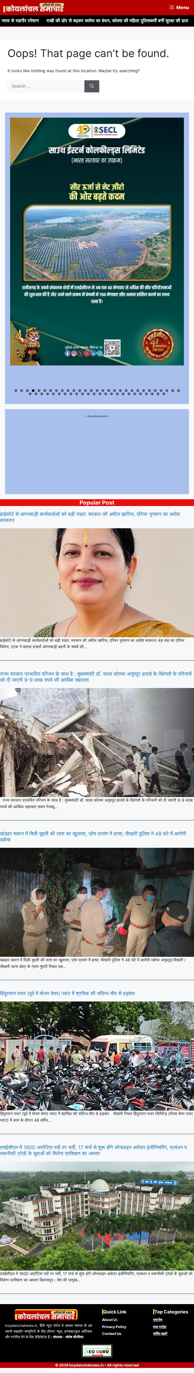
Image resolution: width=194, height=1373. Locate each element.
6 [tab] (44, 390)
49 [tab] (141, 393)
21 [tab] (132, 390)
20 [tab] (126, 390)
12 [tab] (80, 390)
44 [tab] (112, 393)
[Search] (91, 86)
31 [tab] (36, 393)
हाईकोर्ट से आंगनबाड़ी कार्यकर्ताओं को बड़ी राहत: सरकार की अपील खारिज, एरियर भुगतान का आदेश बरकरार (90, 517)
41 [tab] (94, 393)
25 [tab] (155, 390)
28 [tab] (173, 390)
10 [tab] (68, 390)
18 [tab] (115, 390)
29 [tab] (179, 390)
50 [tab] (147, 393)
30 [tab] (30, 393)
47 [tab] (129, 393)
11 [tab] (74, 390)
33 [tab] (48, 393)
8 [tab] (56, 390)
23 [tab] (144, 390)
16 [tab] (103, 390)
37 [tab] (71, 393)
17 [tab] (109, 390)
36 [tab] (65, 393)
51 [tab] (153, 393)
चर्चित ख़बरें (160, 1333)
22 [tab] (138, 390)
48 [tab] (135, 393)
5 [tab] (39, 390)
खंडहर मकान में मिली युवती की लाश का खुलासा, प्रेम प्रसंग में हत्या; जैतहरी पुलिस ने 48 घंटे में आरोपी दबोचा (93, 837)
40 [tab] (88, 393)
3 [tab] (27, 390)
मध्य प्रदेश (159, 1327)
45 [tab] (117, 393)
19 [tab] (120, 390)
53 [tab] (164, 393)
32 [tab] (42, 393)
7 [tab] (50, 390)
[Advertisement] (97, 453)
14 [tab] (91, 390)
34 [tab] (54, 393)
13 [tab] (86, 390)
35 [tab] (59, 393)
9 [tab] (62, 390)
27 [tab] (167, 390)
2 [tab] (21, 390)
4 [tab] (33, 390)
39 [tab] (83, 393)
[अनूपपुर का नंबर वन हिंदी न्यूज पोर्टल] (34, 7)
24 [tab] (150, 390)
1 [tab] (15, 390)
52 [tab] (158, 393)
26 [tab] (161, 390)
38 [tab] (77, 393)
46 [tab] (123, 393)
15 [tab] (97, 390)
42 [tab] (100, 393)
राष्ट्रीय (157, 1319)
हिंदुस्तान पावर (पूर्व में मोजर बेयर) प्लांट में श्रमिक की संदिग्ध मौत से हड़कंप (67, 993)
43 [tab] (106, 393)
